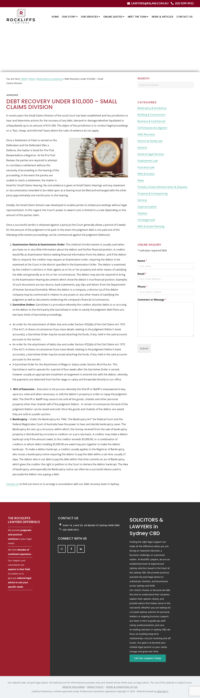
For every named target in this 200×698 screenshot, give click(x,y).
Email (142, 274)
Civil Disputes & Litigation (152, 127)
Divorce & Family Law (150, 141)
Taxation (142, 213)
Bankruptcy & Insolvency (152, 108)
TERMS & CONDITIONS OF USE (122, 686)
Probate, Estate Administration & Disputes (163, 187)
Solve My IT (162, 691)
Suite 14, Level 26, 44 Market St (81, 525)
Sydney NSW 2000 (109, 525)
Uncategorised (146, 220)
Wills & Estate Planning (151, 226)
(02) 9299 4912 (184, 3)
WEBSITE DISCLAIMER (73, 686)
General (142, 147)
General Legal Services (151, 154)
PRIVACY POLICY (95, 686)
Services (142, 200)
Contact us (12, 484)
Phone (143, 286)
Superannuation (147, 206)
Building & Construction (152, 114)
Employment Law (148, 160)
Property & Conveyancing (153, 193)
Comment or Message (152, 299)
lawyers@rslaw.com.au (149, 3)
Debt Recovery (146, 134)
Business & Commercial (151, 121)
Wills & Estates (146, 173)
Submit (144, 348)
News (141, 180)
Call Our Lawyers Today (147, 658)
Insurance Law (146, 167)
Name (142, 261)
